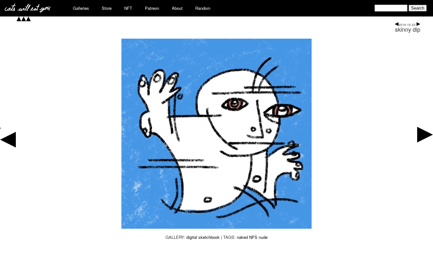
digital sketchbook (203, 237)
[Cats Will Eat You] (27, 10)
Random (202, 8)
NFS (253, 237)
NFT (128, 8)
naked (242, 237)
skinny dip (407, 29)
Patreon (152, 8)
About (177, 8)
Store (107, 8)
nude (263, 237)
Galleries (81, 8)
